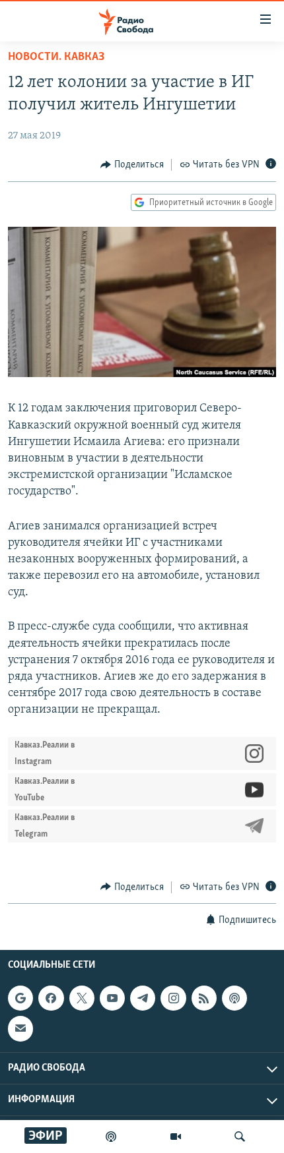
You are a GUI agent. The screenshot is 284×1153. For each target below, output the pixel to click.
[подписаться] (20, 1028)
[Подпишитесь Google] (20, 998)
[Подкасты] (234, 998)
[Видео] (175, 1136)
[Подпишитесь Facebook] (50, 998)
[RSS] (204, 998)
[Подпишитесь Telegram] (142, 998)
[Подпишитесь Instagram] (173, 998)
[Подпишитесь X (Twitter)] (81, 998)
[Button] (132, 164)
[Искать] (240, 1136)
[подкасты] (111, 1136)
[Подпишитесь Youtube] (112, 998)
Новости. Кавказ (56, 57)
